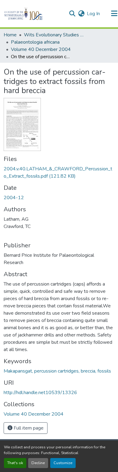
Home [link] (10, 35)
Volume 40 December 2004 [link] (41, 49)
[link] (59, 172)
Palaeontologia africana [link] (35, 42)
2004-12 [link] (14, 197)
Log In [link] (93, 13)
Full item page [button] (28, 428)
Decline (38, 463)
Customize (63, 463)
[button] (34, 13)
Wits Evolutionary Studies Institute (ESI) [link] (54, 35)
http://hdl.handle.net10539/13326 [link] (40, 392)
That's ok (15, 463)
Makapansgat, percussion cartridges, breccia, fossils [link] (57, 371)
